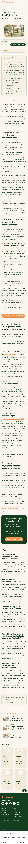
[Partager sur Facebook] (16, 41)
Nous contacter (17, 816)
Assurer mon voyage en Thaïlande (13, 316)
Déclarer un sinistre (18, 812)
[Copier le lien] (10, 41)
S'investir (13, 6)
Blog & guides (5, 820)
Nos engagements (18, 825)
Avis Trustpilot (17, 829)
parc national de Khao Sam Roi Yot (13, 419)
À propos (16, 823)
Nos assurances (5, 814)
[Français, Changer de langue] (17, 2)
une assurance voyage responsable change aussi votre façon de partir (12, 508)
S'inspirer (3, 827)
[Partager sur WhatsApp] (13, 41)
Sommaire (14, 50)
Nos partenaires (18, 827)
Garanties (3, 810)
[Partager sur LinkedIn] (23, 41)
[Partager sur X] (19, 41)
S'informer (3, 823)
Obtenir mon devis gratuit (14, 539)
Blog (8, 6)
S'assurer (3, 825)
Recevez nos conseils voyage (19, 44)
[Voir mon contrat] (20, 2)
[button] (24, 790)
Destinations (4, 812)
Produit (3, 808)
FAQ (15, 810)
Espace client (17, 814)
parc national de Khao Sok (11, 355)
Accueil (3, 6)
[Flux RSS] (26, 41)
